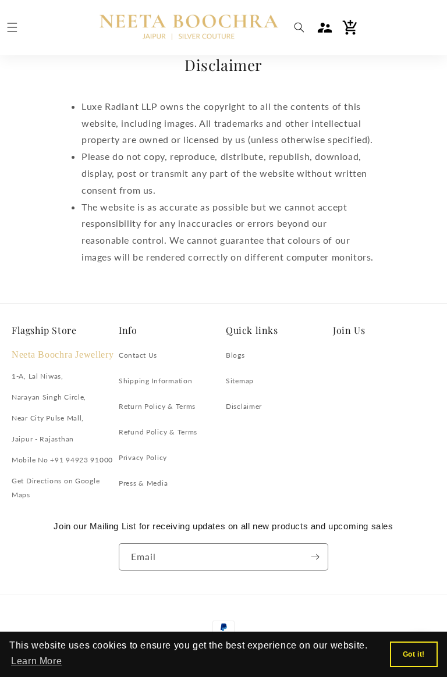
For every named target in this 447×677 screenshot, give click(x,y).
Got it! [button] (414, 654)
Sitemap (240, 380)
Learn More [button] (36, 661)
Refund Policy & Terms (158, 431)
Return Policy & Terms (157, 406)
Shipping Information (155, 380)
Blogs (235, 355)
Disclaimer (244, 406)
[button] (12, 27)
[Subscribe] (315, 557)
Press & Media (143, 483)
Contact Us (138, 355)
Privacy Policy (143, 457)
